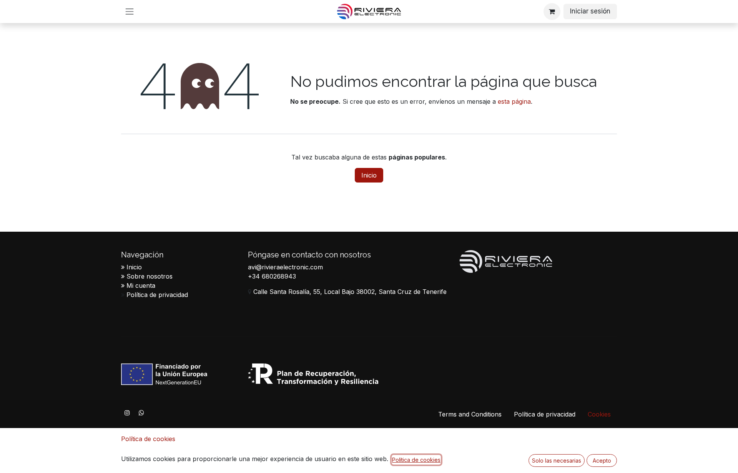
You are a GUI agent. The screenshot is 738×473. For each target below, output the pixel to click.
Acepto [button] (602, 460)
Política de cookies (148, 439)
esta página (514, 101)
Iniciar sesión (590, 11)
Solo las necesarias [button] (556, 460)
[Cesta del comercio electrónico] (552, 11)
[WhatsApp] (141, 413)
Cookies (599, 414)
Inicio (369, 175)
